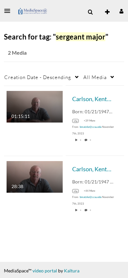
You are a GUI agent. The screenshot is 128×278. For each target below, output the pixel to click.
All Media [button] (95, 77)
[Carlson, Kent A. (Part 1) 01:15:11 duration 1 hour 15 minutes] (35, 106)
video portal (44, 270)
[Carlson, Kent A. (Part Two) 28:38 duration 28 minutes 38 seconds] (35, 176)
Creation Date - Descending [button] (37, 77)
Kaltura (71, 270)
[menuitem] (90, 12)
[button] (9, 10)
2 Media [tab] (17, 52)
